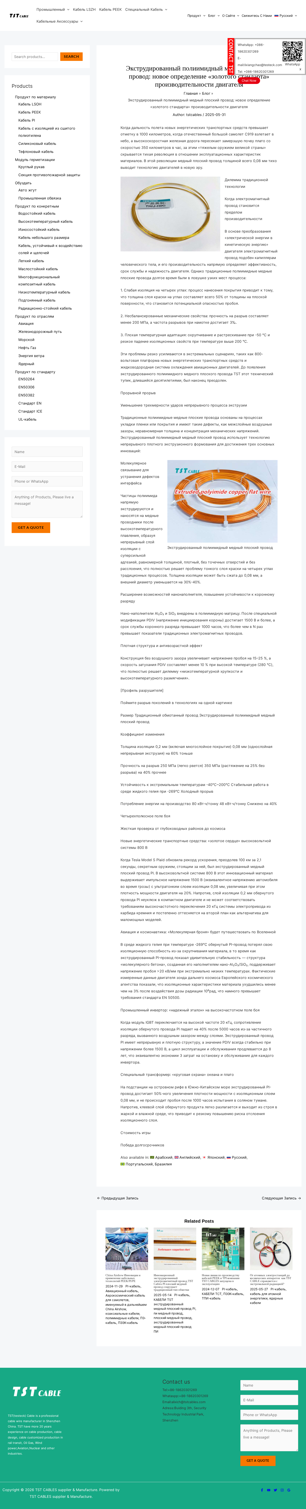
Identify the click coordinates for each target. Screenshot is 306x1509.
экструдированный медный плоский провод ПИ (173, 1326)
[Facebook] (262, 1490)
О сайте (228, 15)
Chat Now (249, 80)
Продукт (194, 15)
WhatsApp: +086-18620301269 (251, 48)
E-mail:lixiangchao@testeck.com (260, 61)
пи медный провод (168, 1313)
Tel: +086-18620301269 (256, 71)
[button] (67, 9)
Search (71, 56)
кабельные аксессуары (57, 21)
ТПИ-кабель (211, 1298)
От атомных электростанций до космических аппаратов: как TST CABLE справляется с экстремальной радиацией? (270, 1280)
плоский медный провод (173, 1318)
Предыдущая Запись (117, 1198)
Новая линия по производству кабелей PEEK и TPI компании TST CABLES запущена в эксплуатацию (220, 1280)
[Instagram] (282, 1490)
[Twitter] (275, 1490)
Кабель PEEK (110, 9)
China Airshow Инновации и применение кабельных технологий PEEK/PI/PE (123, 1278)
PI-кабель (132, 1286)
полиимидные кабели (122, 1318)
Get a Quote (31, 527)
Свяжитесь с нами (257, 15)
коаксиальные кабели (122, 1313)
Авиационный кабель (122, 1291)
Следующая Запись (281, 1198)
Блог (211, 15)
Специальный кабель (144, 9)
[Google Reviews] (289, 1490)
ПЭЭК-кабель (128, 1323)
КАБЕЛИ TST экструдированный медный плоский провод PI (174, 1304)
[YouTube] (268, 1490)
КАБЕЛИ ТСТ (212, 1294)
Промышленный (51, 9)
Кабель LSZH (84, 9)
